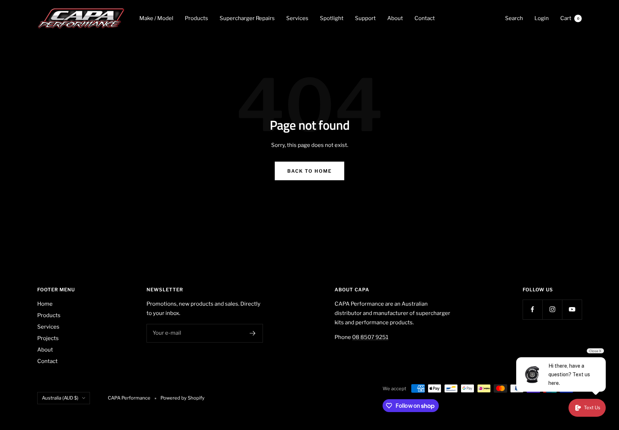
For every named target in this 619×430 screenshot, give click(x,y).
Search (514, 18)
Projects (48, 338)
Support (365, 18)
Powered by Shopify (182, 398)
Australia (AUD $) (60, 398)
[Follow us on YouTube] (572, 309)
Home (45, 304)
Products (196, 18)
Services (297, 18)
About (395, 18)
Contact (424, 18)
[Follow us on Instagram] (552, 309)
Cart (569, 18)
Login (541, 18)
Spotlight (332, 18)
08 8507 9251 (370, 337)
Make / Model (156, 18)
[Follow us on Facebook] (532, 309)
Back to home (309, 171)
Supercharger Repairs (247, 18)
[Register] (253, 333)
